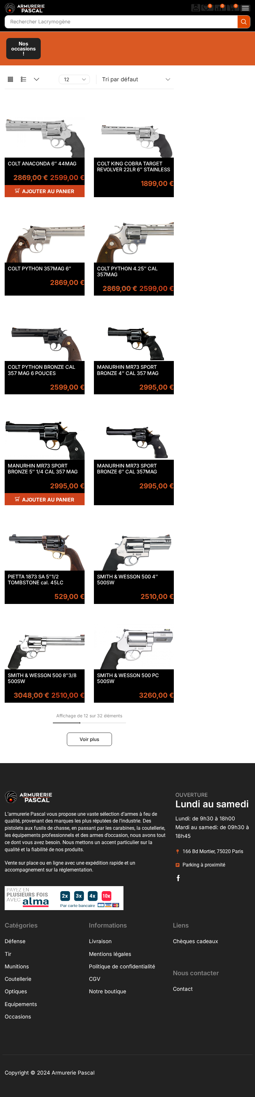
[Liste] (23, 80)
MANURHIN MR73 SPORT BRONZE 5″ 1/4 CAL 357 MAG (43, 469)
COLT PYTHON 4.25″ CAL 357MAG (127, 271)
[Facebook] (178, 878)
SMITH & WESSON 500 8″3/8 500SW (42, 678)
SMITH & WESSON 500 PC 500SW (128, 678)
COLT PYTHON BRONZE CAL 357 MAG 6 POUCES (41, 370)
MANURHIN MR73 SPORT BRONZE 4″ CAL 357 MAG (128, 370)
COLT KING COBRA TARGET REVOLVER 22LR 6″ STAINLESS (133, 166)
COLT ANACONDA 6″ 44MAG (42, 163)
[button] (196, 7)
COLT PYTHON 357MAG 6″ (39, 268)
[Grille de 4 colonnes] (10, 80)
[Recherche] (244, 22)
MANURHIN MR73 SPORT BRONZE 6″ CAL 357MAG (127, 469)
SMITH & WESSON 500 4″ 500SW (127, 579)
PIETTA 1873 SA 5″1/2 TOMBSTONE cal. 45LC (35, 579)
